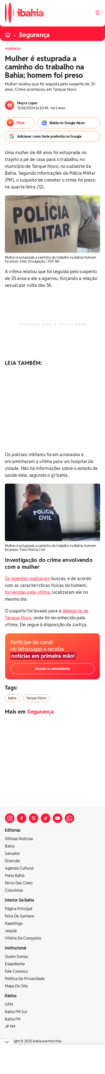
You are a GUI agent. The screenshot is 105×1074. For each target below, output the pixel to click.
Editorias (12, 830)
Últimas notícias (19, 838)
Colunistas (14, 890)
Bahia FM (13, 1019)
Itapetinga (13, 923)
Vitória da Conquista (23, 938)
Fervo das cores (19, 883)
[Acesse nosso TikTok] (45, 818)
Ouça (20, 122)
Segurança (34, 35)
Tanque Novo (36, 698)
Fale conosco (16, 971)
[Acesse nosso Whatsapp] (69, 818)
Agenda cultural (19, 868)
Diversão (12, 860)
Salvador (12, 853)
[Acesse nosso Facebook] (21, 818)
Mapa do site (16, 986)
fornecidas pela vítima (27, 592)
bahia (12, 698)
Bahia (9, 846)
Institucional (15, 948)
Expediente (15, 964)
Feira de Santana (19, 916)
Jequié (11, 930)
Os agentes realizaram (27, 578)
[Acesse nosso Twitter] (33, 818)
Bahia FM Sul (16, 1011)
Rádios (11, 995)
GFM (9, 1004)
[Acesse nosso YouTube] (57, 818)
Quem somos (16, 956)
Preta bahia (14, 875)
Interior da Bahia (19, 900)
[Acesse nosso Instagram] (9, 818)
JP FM (10, 1026)
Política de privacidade (25, 978)
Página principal (18, 908)
